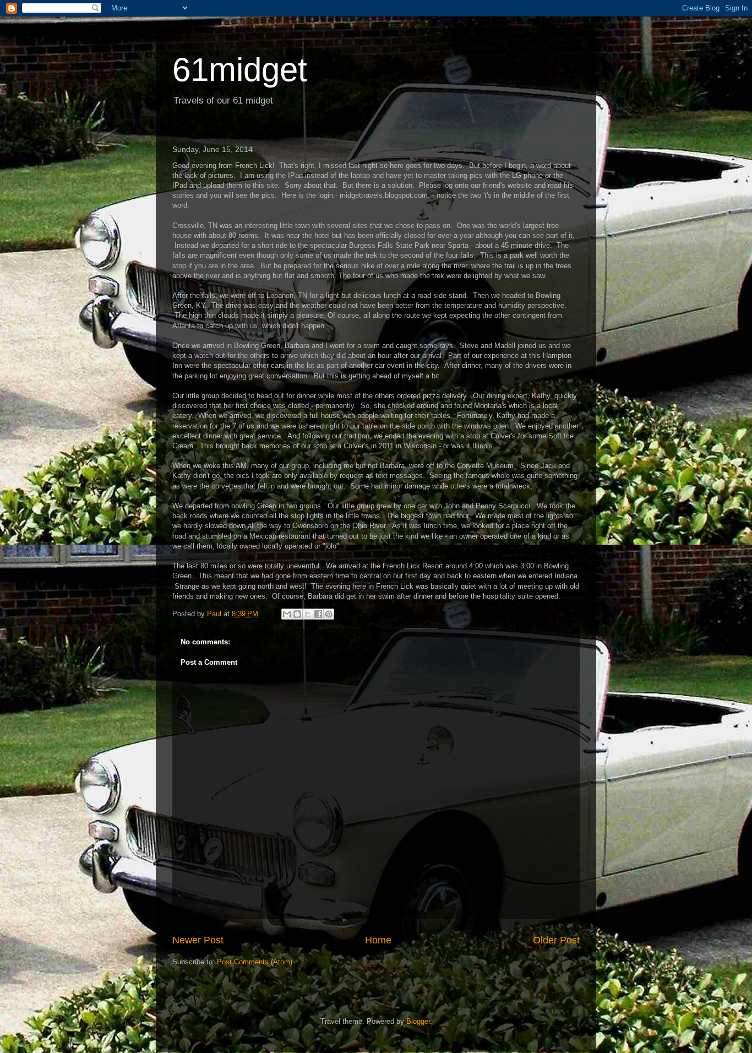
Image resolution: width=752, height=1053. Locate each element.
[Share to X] (307, 614)
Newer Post (198, 940)
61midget (239, 69)
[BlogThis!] (297, 614)
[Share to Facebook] (318, 614)
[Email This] (286, 614)
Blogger (418, 1021)
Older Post (556, 940)
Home (378, 940)
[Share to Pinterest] (328, 614)
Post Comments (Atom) (254, 962)
